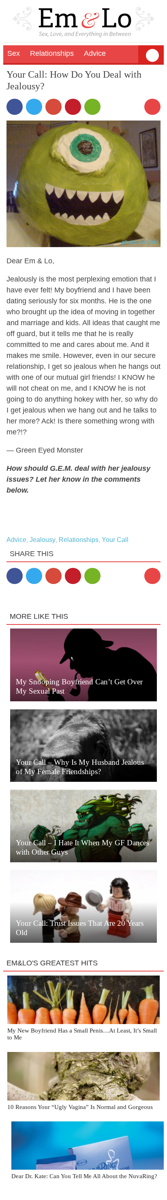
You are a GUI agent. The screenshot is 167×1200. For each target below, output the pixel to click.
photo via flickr (140, 242)
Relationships (78, 539)
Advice (16, 539)
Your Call (115, 539)
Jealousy (43, 539)
